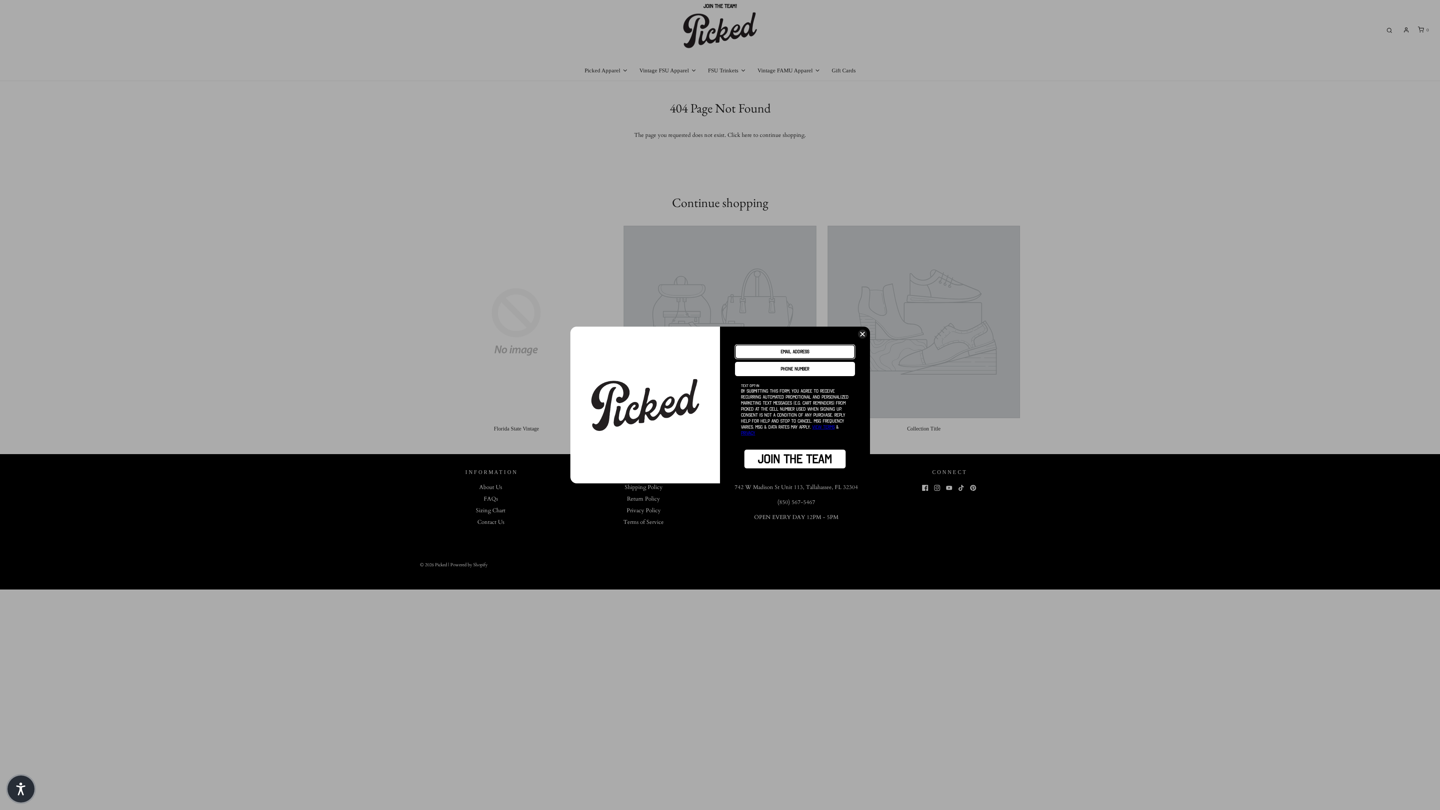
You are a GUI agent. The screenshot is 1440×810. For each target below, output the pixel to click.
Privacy (748, 432)
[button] (21, 789)
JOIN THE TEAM (795, 459)
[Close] (862, 334)
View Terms (823, 426)
